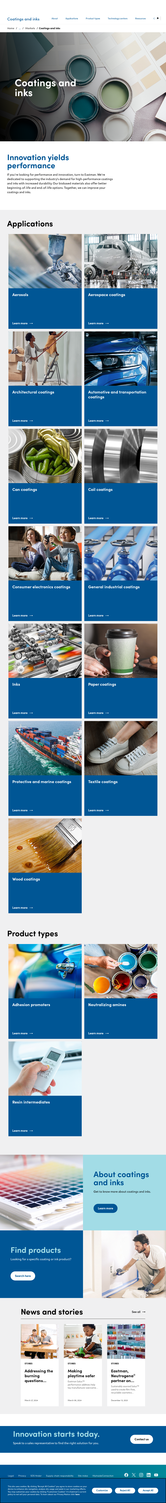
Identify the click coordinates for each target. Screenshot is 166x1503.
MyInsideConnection (103, 1475)
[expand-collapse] (157, 18)
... (20, 28)
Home (10, 28)
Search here (23, 1276)
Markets (30, 28)
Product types (93, 18)
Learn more (105, 1208)
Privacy (22, 1475)
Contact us (142, 1439)
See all (136, 1312)
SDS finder (36, 1475)
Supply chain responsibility (59, 1475)
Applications (71, 18)
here (77, 1495)
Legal (11, 1475)
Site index (83, 1475)
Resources (140, 18)
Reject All (125, 1490)
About (55, 18)
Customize (102, 1490)
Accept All (148, 1490)
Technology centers (117, 18)
